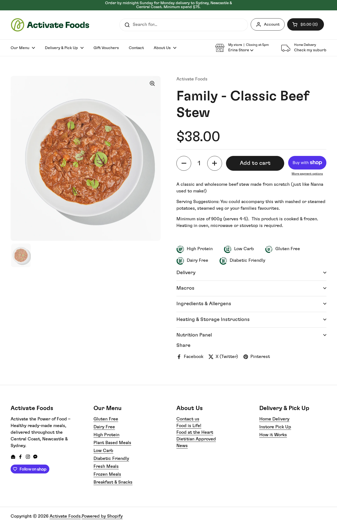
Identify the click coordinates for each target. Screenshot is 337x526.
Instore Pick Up (275, 427)
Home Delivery (274, 419)
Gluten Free (106, 419)
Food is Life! (188, 426)
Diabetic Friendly (111, 458)
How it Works (273, 435)
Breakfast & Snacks (113, 482)
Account (272, 24)
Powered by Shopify (102, 516)
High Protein (106, 435)
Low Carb (103, 451)
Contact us (187, 419)
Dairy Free (104, 427)
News (182, 446)
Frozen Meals (107, 474)
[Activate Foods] (50, 25)
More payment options (307, 173)
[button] (305, 24)
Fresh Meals (106, 466)
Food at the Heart (194, 432)
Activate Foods (65, 516)
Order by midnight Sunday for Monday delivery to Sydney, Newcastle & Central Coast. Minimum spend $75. (168, 5)
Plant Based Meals (112, 443)
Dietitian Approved (196, 439)
